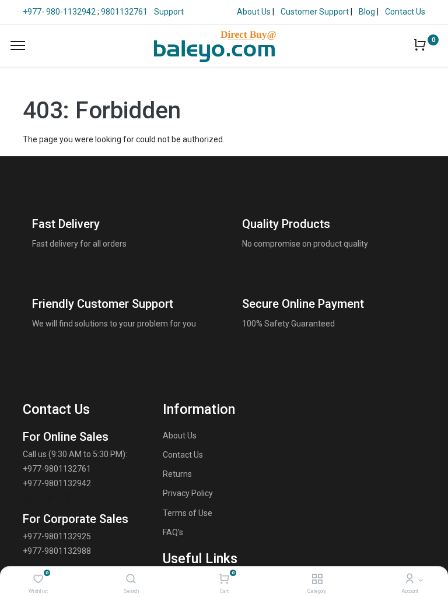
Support (169, 11)
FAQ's (173, 532)
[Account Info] (409, 579)
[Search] (130, 579)
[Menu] (17, 45)
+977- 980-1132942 (60, 11)
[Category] (317, 579)
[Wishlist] (38, 579)
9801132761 (124, 11)
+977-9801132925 (57, 536)
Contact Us (405, 11)
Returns (177, 474)
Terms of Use (187, 513)
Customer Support (316, 11)
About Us (254, 11)
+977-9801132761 (57, 468)
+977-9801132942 (57, 483)
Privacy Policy (188, 493)
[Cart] (224, 579)
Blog (368, 11)
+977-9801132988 (57, 551)
